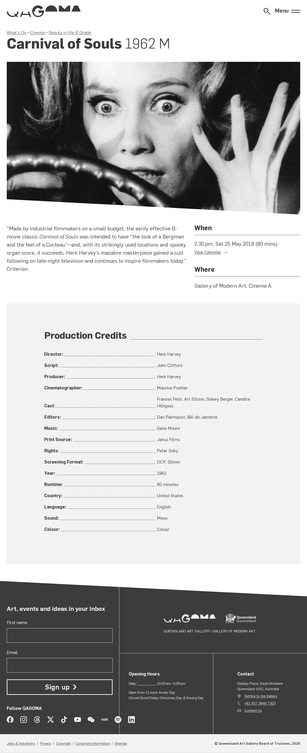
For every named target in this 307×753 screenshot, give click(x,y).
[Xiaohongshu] (104, 719)
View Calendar (207, 252)
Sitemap (121, 743)
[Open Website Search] (267, 11)
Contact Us (253, 710)
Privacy (45, 743)
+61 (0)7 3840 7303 (260, 703)
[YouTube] (77, 719)
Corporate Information (93, 743)
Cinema (37, 32)
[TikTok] (64, 719)
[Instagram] (23, 719)
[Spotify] (118, 719)
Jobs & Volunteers (21, 743)
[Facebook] (10, 719)
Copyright (63, 743)
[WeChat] (91, 719)
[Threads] (37, 719)
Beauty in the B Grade (70, 32)
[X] (50, 719)
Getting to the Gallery (261, 696)
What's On (16, 32)
